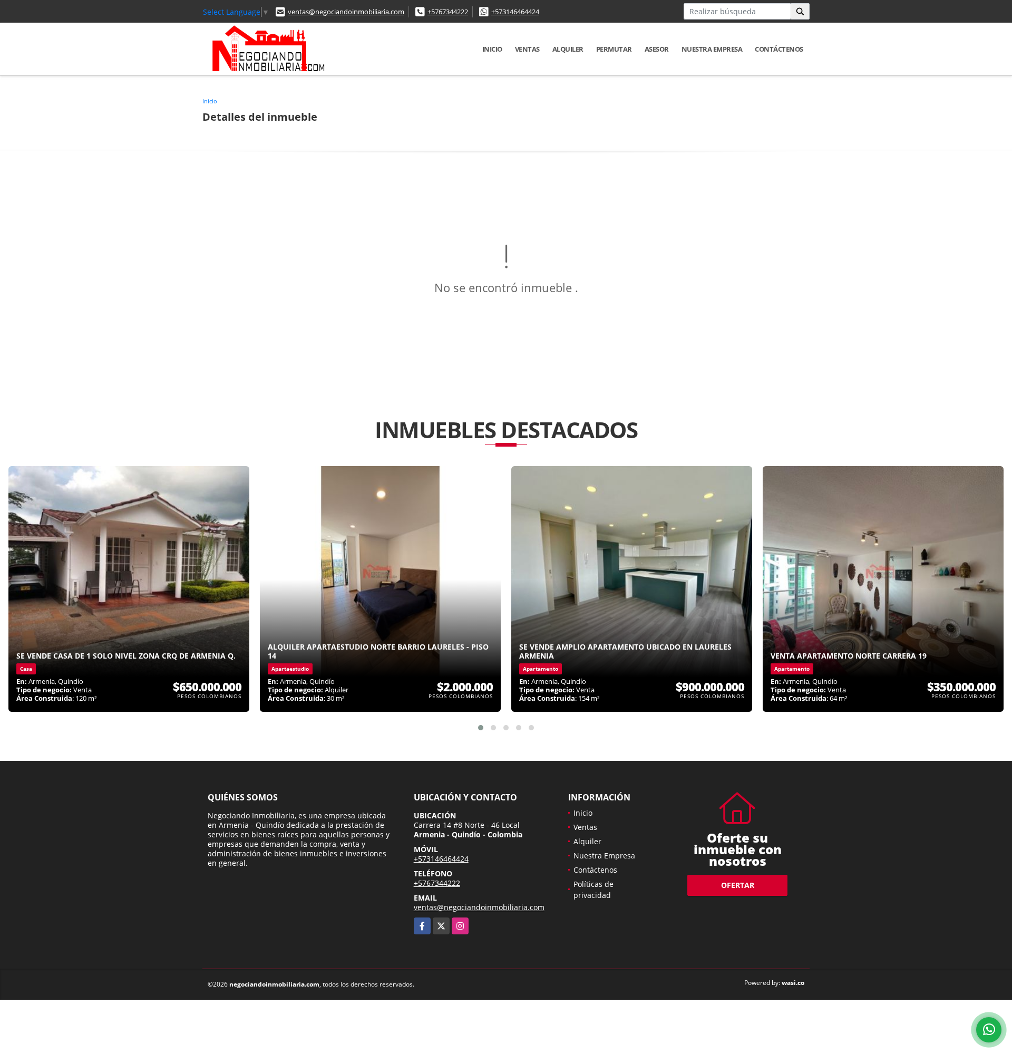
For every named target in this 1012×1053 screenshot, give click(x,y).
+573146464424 (515, 11)
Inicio (492, 49)
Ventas (527, 49)
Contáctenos (779, 49)
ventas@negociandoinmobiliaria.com (346, 11)
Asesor (657, 49)
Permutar (614, 49)
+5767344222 (447, 11)
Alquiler (567, 49)
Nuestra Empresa (712, 49)
